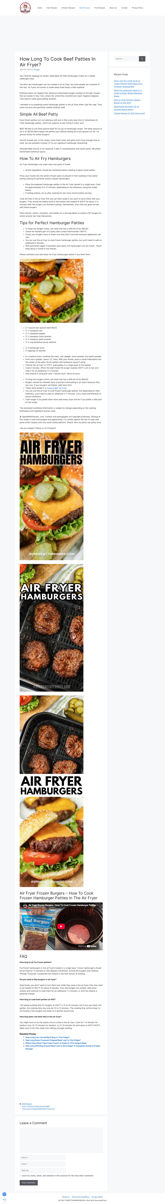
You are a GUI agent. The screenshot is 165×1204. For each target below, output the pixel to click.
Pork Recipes (100, 8)
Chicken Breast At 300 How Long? (129, 113)
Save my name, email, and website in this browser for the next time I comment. (58, 1176)
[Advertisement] (82, 32)
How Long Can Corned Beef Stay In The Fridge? (47, 1037)
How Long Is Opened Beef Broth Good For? (38, 1109)
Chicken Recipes (68, 8)
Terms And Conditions (80, 1197)
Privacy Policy (137, 8)
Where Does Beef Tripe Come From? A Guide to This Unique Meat (56, 1043)
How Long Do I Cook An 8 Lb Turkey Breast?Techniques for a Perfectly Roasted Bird (128, 84)
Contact (124, 8)
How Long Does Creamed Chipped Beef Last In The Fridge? (53, 1040)
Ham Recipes (52, 8)
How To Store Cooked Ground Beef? (36, 1106)
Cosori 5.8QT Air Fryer (57, 388)
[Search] (142, 59)
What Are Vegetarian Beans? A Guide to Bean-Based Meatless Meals (128, 93)
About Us (113, 8)
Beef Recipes (84, 8)
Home (39, 8)
